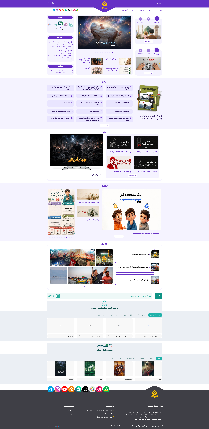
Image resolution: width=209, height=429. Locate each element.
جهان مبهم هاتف (128, 379)
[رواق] (55, 25)
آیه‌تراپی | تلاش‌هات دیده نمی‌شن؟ (119, 152)
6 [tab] (100, 52)
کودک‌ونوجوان (152, 10)
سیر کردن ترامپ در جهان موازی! (90, 96)
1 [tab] (112, 52)
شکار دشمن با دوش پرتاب (122, 111)
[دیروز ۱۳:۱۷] (58, 275)
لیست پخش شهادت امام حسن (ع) (66, 336)
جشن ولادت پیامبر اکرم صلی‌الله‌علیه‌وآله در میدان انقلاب (133, 267)
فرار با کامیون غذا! (94, 111)
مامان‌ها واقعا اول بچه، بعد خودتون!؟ (87, 202)
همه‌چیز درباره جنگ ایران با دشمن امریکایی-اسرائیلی (151, 117)
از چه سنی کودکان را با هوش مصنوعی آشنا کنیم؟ (59, 55)
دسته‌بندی (157, 3)
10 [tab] (49, 237)
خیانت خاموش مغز (66, 49)
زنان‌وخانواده (159, 10)
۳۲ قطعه (79, 336)
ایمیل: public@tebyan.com (104, 417)
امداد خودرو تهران (54, 70)
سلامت (147, 10)
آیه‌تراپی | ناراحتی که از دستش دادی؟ (146, 172)
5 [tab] (102, 52)
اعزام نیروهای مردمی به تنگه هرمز (140, 280)
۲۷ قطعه (50, 336)
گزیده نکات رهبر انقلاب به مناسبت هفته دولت (60, 46)
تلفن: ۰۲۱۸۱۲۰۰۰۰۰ (107, 414)
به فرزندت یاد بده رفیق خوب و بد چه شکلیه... (145, 233)
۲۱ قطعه (108, 336)
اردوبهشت (71, 379)
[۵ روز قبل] (119, 142)
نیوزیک (123, 10)
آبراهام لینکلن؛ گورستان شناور (120, 102)
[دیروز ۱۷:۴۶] (104, 32)
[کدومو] (60, 23)
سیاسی (143, 10)
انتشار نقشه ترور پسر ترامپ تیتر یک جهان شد (60, 88)
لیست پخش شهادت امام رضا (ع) (95, 336)
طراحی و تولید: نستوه (52, 426)
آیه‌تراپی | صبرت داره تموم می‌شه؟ (146, 152)
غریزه (160, 379)
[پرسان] (71, 25)
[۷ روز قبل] (119, 162)
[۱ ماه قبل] (148, 63)
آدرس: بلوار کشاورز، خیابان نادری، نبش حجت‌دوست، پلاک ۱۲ (96, 411)
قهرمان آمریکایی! (96, 175)
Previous (129, 33)
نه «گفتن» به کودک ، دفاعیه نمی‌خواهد (62, 58)
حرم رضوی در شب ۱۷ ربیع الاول (140, 254)
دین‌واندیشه (131, 10)
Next (79, 33)
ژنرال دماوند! (66, 102)
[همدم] (66, 25)
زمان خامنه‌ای (138, 10)
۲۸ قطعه (138, 336)
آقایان (126, 10)
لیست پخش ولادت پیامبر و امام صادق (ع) (152, 336)
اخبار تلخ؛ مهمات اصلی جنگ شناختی (60, 118)
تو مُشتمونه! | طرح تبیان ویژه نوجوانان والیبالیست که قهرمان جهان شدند (84, 61)
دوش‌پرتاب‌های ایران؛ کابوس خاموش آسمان (119, 119)
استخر (101, 379)
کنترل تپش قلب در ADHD (64, 51)
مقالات (104, 82)
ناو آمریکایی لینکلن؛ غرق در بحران (61, 111)
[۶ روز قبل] (146, 162)
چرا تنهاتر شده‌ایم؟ (92, 220)
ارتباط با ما (70, 411)
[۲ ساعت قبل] (155, 254)
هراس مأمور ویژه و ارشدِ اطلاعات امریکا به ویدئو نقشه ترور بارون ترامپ (88, 88)
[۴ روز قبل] (146, 142)
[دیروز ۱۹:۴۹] (148, 32)
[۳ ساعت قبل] (125, 70)
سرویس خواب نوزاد (60, 72)
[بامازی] (49, 25)
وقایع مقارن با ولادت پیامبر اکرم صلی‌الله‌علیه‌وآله (59, 42)
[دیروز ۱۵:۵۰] (155, 280)
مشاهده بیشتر (147, 41)
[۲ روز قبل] (61, 212)
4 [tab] (105, 52)
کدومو (60, 27)
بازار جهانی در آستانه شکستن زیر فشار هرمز (89, 103)
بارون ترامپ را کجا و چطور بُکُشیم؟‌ (61, 96)
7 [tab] (97, 52)
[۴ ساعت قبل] (125, 61)
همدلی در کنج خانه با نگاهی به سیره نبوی (112, 60)
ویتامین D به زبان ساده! (65, 53)
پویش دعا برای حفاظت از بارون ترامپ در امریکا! (118, 88)
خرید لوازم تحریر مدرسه (66, 70)
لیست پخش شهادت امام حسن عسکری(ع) (123, 336)
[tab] (156, 20)
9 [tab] (52, 237)
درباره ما (71, 414)
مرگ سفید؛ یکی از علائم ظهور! (64, 44)
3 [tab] (107, 52)
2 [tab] (109, 52)
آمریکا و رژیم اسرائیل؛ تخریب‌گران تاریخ (118, 96)
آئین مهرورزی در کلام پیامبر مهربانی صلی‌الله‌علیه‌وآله (112, 69)
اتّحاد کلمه (87, 68)
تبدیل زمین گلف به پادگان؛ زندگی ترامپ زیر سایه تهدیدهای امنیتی (88, 119)
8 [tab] (95, 52)
